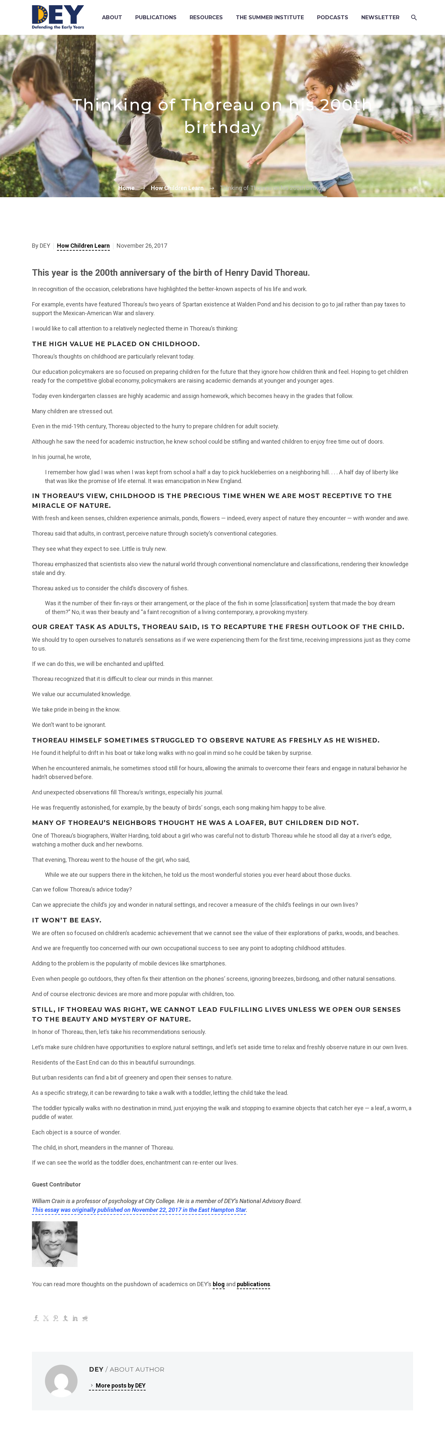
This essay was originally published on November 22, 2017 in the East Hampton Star (139, 1209)
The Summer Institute (270, 17)
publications (253, 1284)
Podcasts (332, 17)
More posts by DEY (121, 1385)
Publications (156, 17)
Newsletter (380, 17)
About (112, 17)
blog (219, 1284)
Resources (206, 17)
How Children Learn (83, 245)
